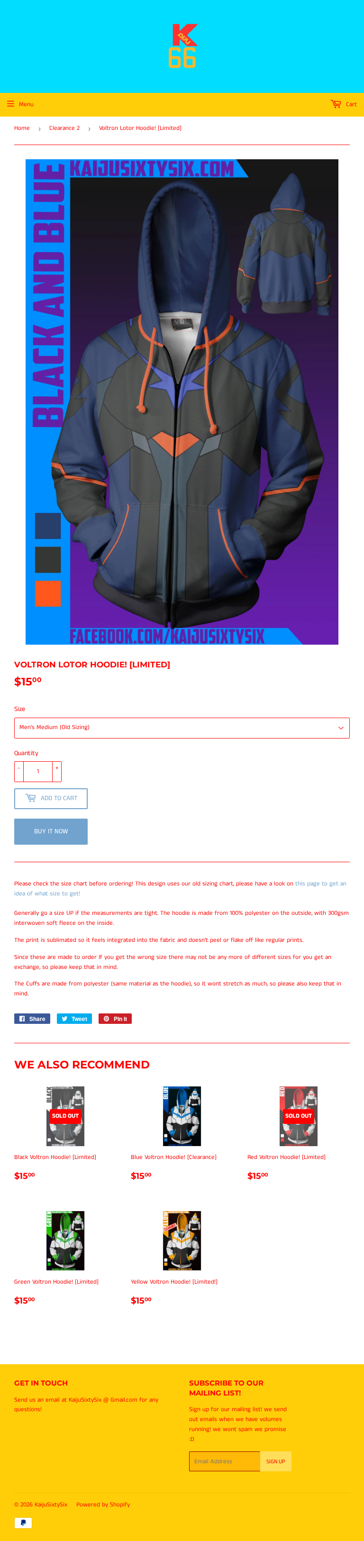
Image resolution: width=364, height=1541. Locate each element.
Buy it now (51, 831)
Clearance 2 (64, 128)
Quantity (26, 753)
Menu (26, 104)
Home (22, 128)
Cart (350, 104)
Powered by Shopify (103, 1504)
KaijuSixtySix (51, 1504)
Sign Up (275, 1462)
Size (19, 709)
